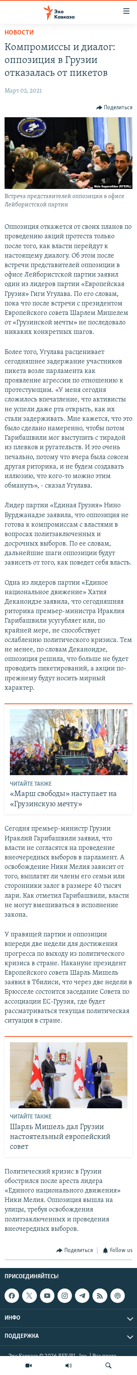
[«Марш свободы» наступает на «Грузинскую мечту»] (68, 742)
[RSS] (99, 1295)
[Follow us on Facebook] (12, 1295)
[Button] (114, 108)
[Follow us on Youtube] (47, 1295)
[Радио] (68, 1365)
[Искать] (108, 1365)
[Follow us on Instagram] (64, 1295)
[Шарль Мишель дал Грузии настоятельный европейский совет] (68, 1075)
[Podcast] (117, 1295)
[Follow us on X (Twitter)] (29, 1295)
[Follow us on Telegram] (82, 1295)
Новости (19, 33)
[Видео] (28, 1365)
